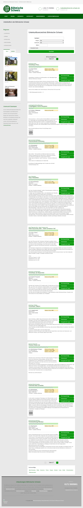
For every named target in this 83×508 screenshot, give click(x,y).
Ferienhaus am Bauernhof (34, 271)
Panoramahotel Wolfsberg (34, 140)
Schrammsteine (69, 470)
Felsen (47, 470)
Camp (60, 470)
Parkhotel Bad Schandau (34, 384)
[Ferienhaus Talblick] (66, 311)
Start (6, 16)
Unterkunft (30, 16)
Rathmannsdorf (32, 472)
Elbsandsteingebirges (48, 489)
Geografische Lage (65, 80)
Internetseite (64, 78)
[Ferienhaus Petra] (66, 69)
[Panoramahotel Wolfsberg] (66, 146)
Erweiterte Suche (34, 48)
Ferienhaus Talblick (33, 305)
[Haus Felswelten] (66, 182)
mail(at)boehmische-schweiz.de (70, 8)
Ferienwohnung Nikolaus (34, 420)
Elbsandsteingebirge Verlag (38, 500)
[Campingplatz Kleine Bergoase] (66, 111)
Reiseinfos (20, 16)
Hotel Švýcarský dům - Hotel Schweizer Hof (38, 227)
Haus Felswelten (32, 176)
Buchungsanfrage (65, 75)
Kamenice (42, 470)
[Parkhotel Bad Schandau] (66, 390)
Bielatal (6, 36)
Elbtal (38, 470)
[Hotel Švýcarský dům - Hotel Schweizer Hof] (66, 233)
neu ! (7, 51)
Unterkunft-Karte (7, 125)
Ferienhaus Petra (32, 63)
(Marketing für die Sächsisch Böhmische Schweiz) (54, 500)
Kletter (63, 470)
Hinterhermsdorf (8, 45)
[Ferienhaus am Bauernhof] (66, 277)
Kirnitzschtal (7, 39)
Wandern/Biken (40, 16)
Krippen (51, 470)
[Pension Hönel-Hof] (66, 349)
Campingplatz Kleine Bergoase (35, 105)
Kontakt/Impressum (53, 16)
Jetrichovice (7, 33)
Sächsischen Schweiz (10, 489)
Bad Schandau (8, 42)
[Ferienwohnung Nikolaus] (66, 426)
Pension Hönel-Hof (33, 344)
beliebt (13, 51)
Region (13, 16)
